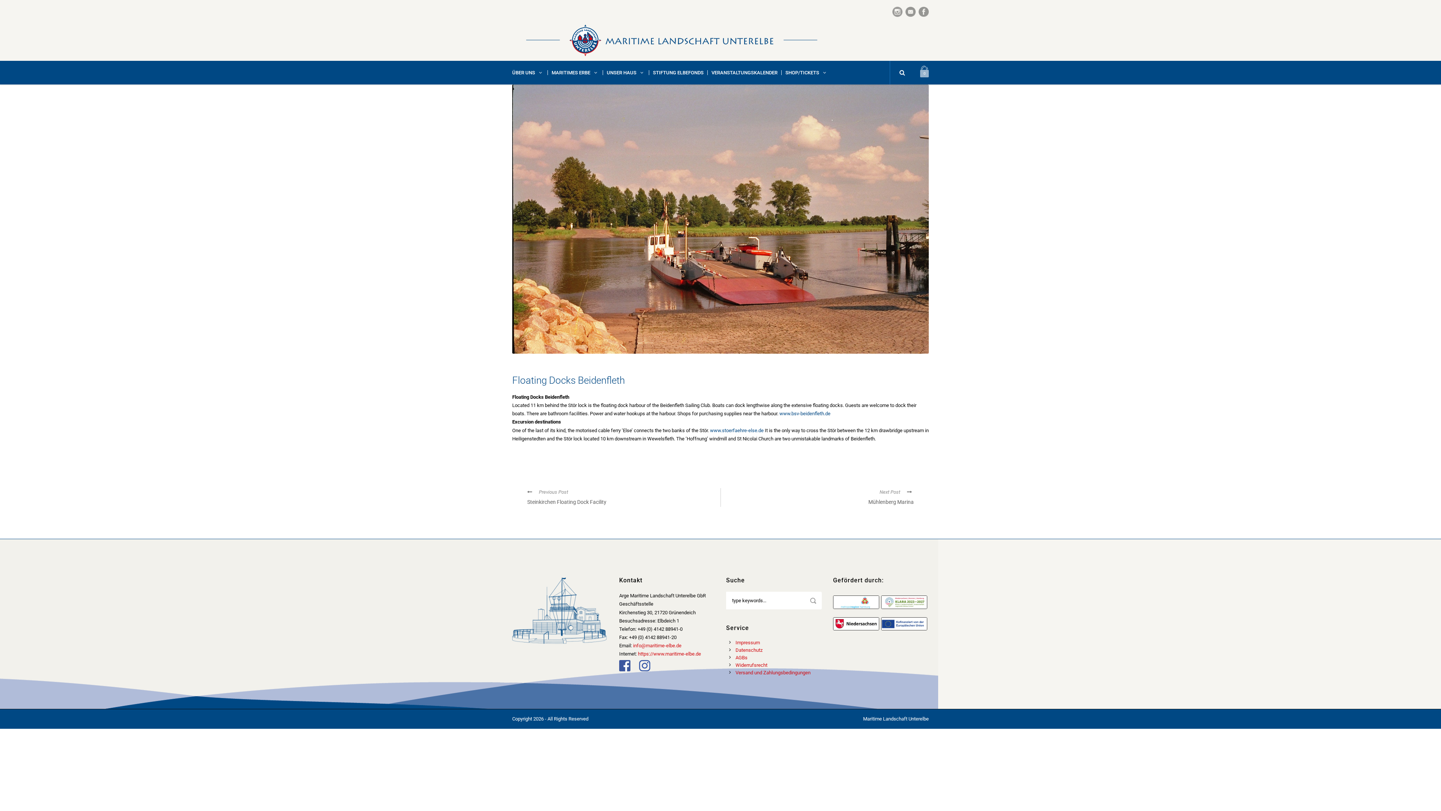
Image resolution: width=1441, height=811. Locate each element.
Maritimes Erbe (571, 72)
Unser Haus (621, 72)
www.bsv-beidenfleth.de (804, 413)
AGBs (742, 657)
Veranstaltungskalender (744, 72)
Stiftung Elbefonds (678, 72)
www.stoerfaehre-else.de (737, 430)
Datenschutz (749, 650)
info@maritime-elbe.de (657, 645)
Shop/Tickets (802, 72)
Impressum (748, 642)
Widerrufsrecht (751, 665)
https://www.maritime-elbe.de (669, 654)
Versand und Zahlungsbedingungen (773, 672)
